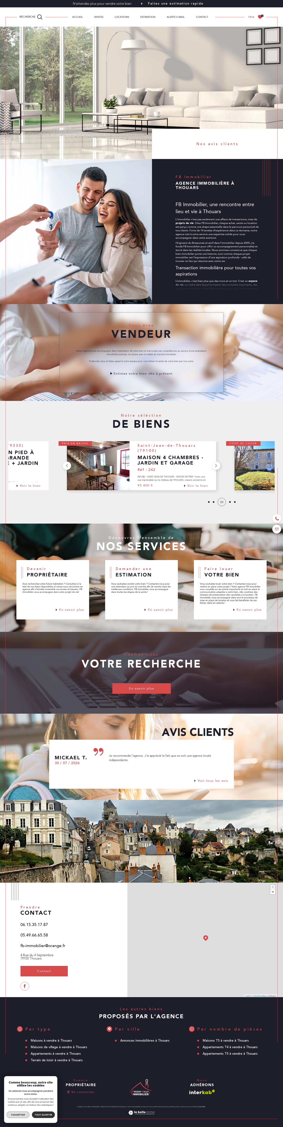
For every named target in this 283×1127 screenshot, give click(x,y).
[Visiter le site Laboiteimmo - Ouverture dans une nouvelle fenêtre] (141, 1117)
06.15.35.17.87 (34, 924)
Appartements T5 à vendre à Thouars (230, 1053)
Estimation (147, 16)
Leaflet (247, 996)
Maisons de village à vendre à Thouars (59, 1047)
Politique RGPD (191, 1107)
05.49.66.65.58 (34, 935)
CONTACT (202, 16)
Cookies (202, 1107)
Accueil (77, 16)
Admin (172, 1107)
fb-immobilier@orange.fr (42, 946)
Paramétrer (18, 1114)
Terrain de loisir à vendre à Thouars (57, 1060)
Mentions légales (160, 1107)
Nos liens (180, 1107)
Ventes (98, 16)
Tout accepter (43, 1114)
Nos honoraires (134, 1107)
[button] (216, 466)
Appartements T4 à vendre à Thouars (230, 1047)
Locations (122, 16)
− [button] (273, 892)
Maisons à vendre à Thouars (51, 1040)
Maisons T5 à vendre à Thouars (226, 1040)
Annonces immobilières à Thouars (145, 1040)
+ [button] (273, 887)
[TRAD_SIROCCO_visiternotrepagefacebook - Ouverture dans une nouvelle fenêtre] (24, 986)
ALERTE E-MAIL (176, 16)
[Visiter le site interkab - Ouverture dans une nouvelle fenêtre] (202, 1092)
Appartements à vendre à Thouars (56, 1053)
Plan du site (147, 1107)
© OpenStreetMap (259, 996)
